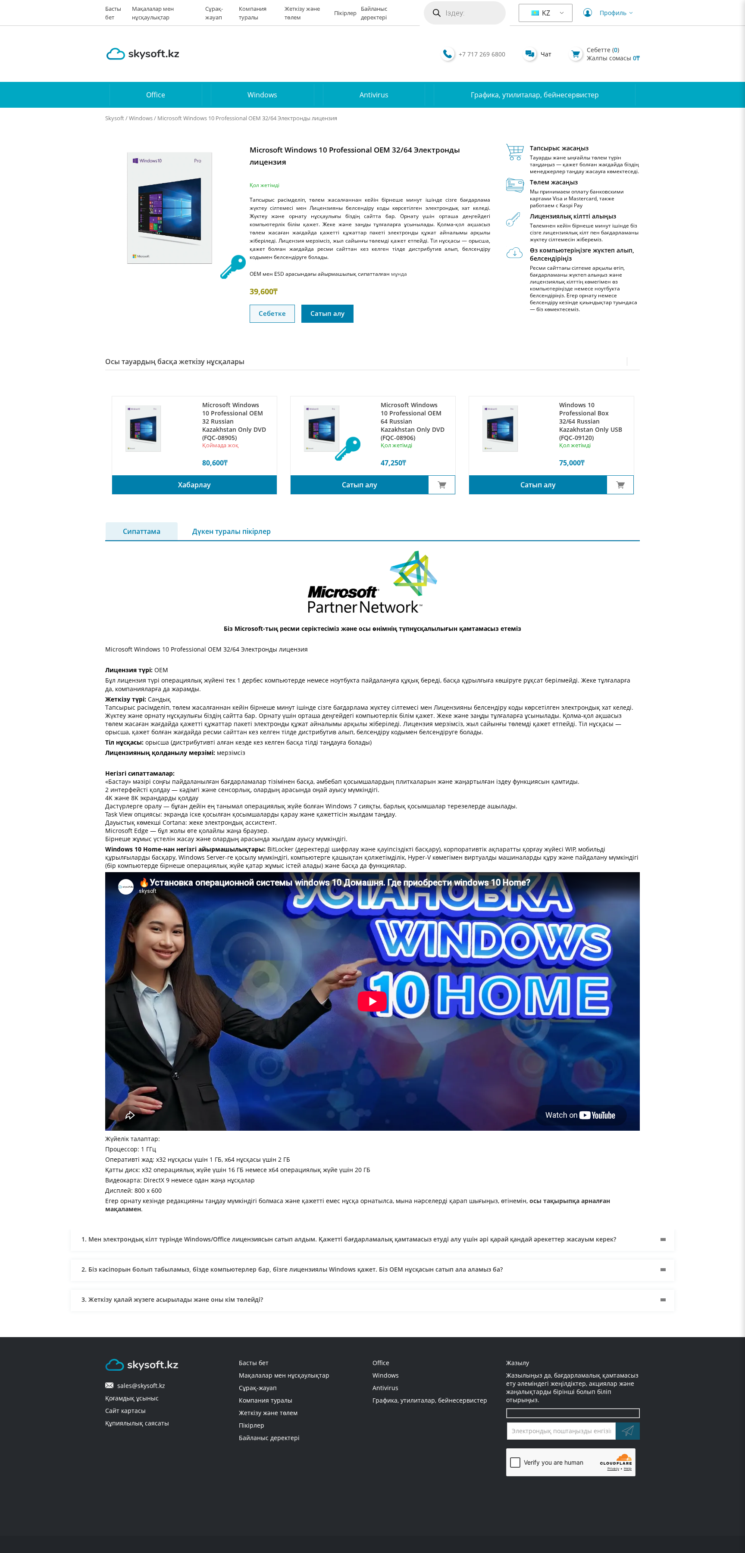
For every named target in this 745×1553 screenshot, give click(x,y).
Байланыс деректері (269, 1438)
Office (155, 95)
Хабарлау (194, 485)
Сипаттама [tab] (141, 531)
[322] (620, 484)
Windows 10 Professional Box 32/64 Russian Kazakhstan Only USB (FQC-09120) (590, 421)
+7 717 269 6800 (482, 54)
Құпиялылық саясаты (137, 1423)
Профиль (613, 13)
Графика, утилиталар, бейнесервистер (535, 95)
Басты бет (254, 1363)
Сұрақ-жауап (258, 1388)
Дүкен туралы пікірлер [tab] (231, 531)
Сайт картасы (125, 1410)
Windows (262, 95)
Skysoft (114, 118)
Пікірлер (345, 13)
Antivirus (374, 95)
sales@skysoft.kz (139, 1385)
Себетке (272, 313)
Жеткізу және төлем (268, 1413)
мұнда (399, 274)
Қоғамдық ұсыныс (132, 1398)
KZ (545, 13)
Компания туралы (265, 1400)
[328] (441, 484)
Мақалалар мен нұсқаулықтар (284, 1375)
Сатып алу (327, 313)
